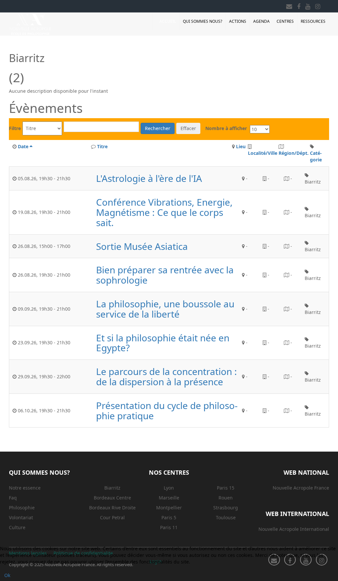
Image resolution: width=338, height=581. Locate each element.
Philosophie (22, 507)
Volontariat (21, 517)
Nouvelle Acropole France (301, 488)
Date (23, 146)
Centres (285, 21)
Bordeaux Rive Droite (112, 507)
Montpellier (169, 507)
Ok (7, 575)
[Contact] (289, 5)
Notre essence (25, 488)
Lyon (169, 488)
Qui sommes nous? (202, 21)
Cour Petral (112, 517)
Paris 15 (225, 488)
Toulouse (226, 517)
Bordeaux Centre (112, 498)
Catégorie (316, 156)
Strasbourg (225, 507)
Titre (102, 146)
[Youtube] (308, 5)
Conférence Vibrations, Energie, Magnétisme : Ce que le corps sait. (164, 212)
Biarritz (112, 488)
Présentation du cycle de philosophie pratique (167, 410)
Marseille (169, 498)
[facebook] (298, 5)
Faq (13, 498)
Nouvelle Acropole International (293, 529)
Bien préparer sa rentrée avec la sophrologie (165, 275)
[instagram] (318, 5)
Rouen (226, 498)
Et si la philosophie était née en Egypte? (162, 343)
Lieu (241, 146)
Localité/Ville (262, 153)
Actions (237, 21)
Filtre (15, 128)
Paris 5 (168, 517)
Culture (17, 527)
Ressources (313, 21)
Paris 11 (169, 527)
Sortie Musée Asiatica (142, 246)
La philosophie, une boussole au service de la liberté (165, 309)
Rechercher (157, 128)
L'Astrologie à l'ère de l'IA (149, 178)
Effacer (188, 128)
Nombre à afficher (226, 128)
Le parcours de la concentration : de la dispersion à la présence (166, 376)
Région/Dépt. (294, 153)
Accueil (167, 21)
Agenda (261, 21)
